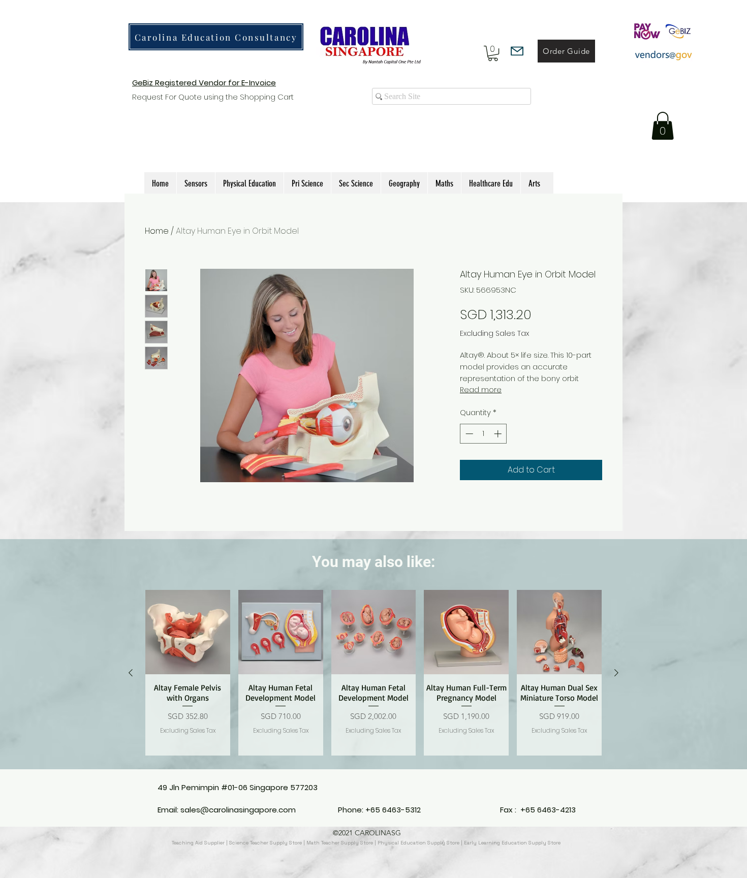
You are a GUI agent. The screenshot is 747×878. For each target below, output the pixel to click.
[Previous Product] (130, 673)
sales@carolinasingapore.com (238, 809)
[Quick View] (187, 632)
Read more (481, 390)
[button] (493, 53)
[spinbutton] (483, 433)
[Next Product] (616, 673)
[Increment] (499, 433)
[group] (373, 672)
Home (157, 231)
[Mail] (517, 51)
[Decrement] (468, 433)
